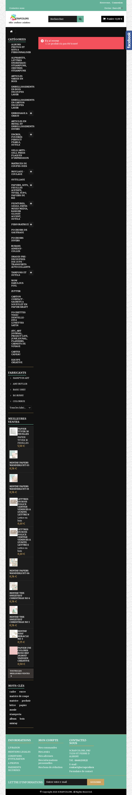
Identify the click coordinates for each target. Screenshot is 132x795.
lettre (12, 705)
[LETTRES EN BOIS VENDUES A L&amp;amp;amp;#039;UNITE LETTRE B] (13, 532)
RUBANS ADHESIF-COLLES (16, 249)
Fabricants (17, 372)
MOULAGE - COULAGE (17, 173)
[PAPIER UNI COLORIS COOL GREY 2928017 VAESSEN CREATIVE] (13, 651)
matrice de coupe (19, 696)
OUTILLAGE (18, 179)
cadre (12, 691)
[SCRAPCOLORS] (25, 19)
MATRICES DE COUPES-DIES (19, 164)
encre (22, 691)
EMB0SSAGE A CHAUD (19, 114)
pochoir (26, 700)
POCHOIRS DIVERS (17, 239)
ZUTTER (15, 291)
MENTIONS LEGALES (19, 752)
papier (23, 705)
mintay (13, 723)
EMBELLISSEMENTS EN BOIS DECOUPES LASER (22, 90)
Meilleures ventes (17, 420)
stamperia (15, 714)
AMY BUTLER (19, 384)
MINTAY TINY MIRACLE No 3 (23, 635)
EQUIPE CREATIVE (16, 361)
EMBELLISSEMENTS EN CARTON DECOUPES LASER (22, 104)
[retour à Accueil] (11, 31)
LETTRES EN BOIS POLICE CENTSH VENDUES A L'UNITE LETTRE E (24, 537)
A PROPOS (13, 763)
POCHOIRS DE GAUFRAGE (19, 231)
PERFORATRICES (20, 224)
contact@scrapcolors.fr (83, 767)
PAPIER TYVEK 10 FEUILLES (23, 431)
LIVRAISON (14, 747)
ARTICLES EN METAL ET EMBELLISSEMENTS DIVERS (22, 125)
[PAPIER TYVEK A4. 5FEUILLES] (13, 431)
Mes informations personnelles (47, 762)
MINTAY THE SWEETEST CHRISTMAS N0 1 (19, 619)
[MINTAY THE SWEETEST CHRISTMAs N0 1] (13, 610)
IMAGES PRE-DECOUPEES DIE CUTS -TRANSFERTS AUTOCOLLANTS (20, 261)
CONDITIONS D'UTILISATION (16, 757)
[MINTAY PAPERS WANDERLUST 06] (13, 562)
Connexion (117, 2)
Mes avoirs (44, 752)
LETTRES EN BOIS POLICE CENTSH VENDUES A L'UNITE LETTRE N (24, 507)
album (12, 718)
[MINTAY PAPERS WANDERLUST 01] (13, 478)
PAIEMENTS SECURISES (14, 769)
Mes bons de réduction (50, 767)
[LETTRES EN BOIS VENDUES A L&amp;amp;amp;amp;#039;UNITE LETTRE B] (13, 502)
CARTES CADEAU (15, 353)
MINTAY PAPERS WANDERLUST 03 (19, 464)
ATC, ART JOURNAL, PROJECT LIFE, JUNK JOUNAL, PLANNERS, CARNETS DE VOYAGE (19, 338)
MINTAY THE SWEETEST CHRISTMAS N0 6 (19, 596)
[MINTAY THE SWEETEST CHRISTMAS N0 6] (13, 586)
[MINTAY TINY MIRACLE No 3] (13, 634)
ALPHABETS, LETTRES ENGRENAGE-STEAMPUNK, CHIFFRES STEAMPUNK (19, 64)
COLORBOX (18, 401)
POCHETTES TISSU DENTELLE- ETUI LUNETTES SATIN (18, 319)
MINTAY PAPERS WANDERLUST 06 (19, 572)
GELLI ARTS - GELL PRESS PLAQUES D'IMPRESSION (20, 154)
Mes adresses (45, 756)
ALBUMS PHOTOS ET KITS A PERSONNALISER (21, 48)
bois (22, 718)
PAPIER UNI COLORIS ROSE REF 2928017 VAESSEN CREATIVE (24, 654)
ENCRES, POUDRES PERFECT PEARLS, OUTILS (16, 139)
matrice (13, 700)
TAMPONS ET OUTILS (18, 273)
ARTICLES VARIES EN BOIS (17, 79)
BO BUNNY (18, 395)
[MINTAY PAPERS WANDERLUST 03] (13, 454)
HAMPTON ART (20, 378)
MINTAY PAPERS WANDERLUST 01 (19, 487)
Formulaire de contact (81, 771)
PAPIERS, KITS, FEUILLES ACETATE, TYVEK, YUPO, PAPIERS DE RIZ (19, 191)
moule (12, 709)
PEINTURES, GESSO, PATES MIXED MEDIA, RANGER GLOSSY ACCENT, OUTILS (19, 211)
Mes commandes (47, 747)
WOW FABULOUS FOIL (17, 283)
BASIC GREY (19, 389)
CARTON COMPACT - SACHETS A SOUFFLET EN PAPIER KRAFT (19, 301)
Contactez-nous (16, 8)
